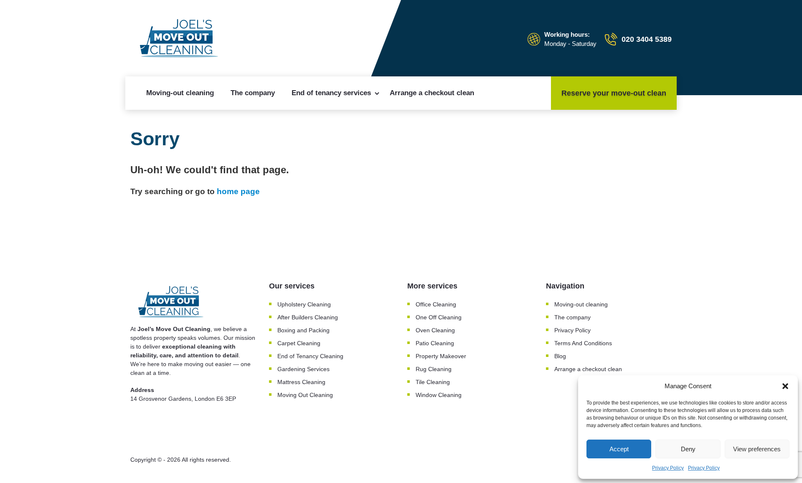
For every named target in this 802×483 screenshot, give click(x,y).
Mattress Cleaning (301, 382)
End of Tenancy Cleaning (310, 356)
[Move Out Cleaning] (180, 39)
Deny (688, 449)
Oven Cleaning (435, 330)
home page (238, 191)
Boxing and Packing (303, 330)
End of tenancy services (331, 93)
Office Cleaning (436, 304)
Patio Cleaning (435, 343)
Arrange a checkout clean (432, 93)
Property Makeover (441, 356)
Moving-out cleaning (180, 93)
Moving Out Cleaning (305, 395)
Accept (619, 449)
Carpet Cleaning (298, 343)
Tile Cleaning (433, 382)
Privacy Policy (668, 468)
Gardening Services (303, 369)
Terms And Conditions (583, 343)
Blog (560, 356)
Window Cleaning (439, 395)
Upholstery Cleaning (304, 304)
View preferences (757, 449)
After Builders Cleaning (307, 317)
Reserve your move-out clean (613, 93)
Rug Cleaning (434, 369)
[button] (785, 386)
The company (253, 93)
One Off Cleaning (439, 317)
